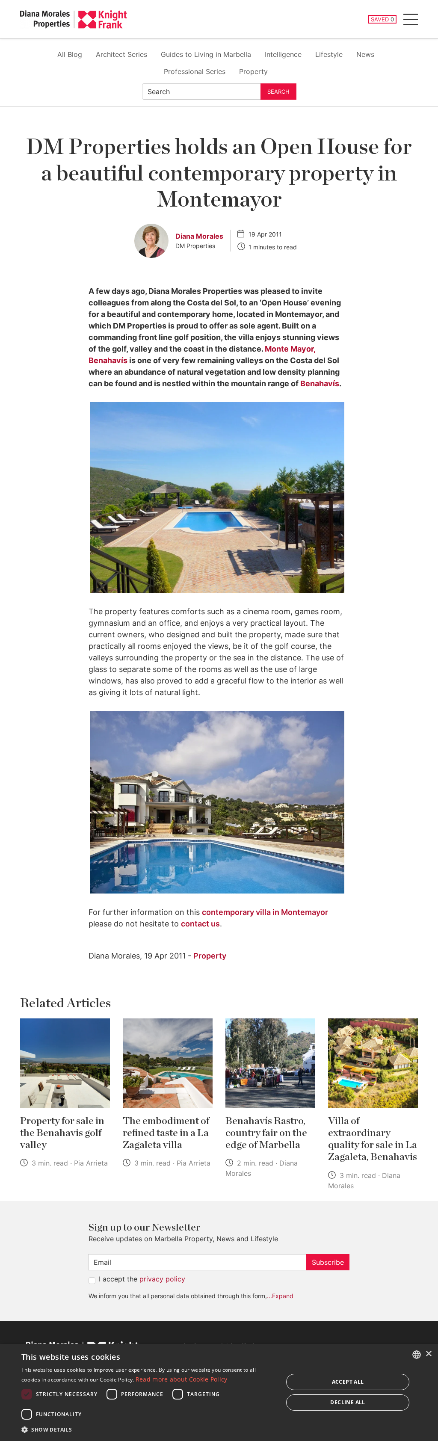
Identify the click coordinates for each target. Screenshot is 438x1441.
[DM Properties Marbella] (73, 19)
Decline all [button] (347, 1402)
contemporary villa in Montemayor (265, 912)
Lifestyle (329, 54)
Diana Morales (199, 236)
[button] (148, 1429)
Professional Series (194, 71)
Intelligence (283, 54)
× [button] (428, 1354)
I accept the (142, 1279)
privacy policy (162, 1279)
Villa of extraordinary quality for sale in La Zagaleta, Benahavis (372, 1139)
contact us (200, 923)
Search (278, 91)
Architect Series (121, 54)
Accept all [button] (348, 1381)
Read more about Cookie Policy (182, 1379)
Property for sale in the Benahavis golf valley (62, 1133)
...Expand (280, 1295)
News (365, 54)
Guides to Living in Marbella (206, 54)
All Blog (69, 54)
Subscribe (328, 1262)
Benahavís (319, 383)
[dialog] (219, 1392)
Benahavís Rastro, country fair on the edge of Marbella (266, 1133)
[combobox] (416, 1354)
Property (253, 71)
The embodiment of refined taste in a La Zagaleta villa (166, 1133)
